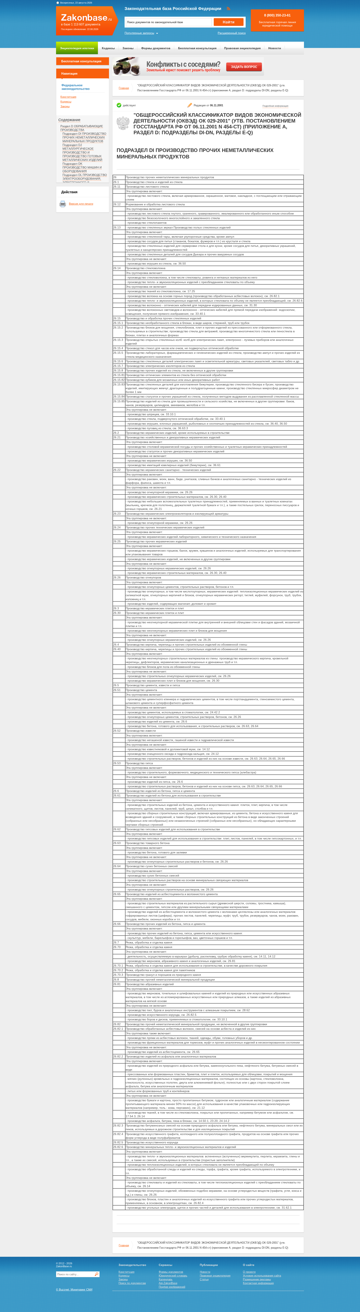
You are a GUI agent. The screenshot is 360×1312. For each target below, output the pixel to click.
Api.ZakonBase (168, 1283)
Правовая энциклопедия (242, 48)
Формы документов (155, 48)
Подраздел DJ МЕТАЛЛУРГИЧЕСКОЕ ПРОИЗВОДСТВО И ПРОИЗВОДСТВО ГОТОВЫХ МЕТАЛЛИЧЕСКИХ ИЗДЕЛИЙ (82, 152)
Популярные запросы (139, 33)
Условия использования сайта (262, 1275)
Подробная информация (275, 106)
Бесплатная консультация (197, 48)
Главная (124, 88)
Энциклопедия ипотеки (77, 48)
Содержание (69, 120)
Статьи (204, 1279)
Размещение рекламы (257, 1279)
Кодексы (108, 48)
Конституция (68, 96)
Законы (128, 48)
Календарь (165, 1279)
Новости (274, 48)
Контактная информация (258, 1283)
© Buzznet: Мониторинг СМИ (74, 1289)
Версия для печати (81, 203)
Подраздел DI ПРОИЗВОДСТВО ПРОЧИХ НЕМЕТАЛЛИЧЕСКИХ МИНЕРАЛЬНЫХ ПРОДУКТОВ (84, 137)
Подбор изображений (172, 1286)
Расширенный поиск (232, 33)
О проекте (249, 1271)
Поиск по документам (132, 1283)
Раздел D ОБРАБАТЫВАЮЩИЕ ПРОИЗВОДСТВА (81, 128)
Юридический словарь (173, 1275)
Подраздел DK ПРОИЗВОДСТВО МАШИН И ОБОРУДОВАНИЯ (82, 167)
